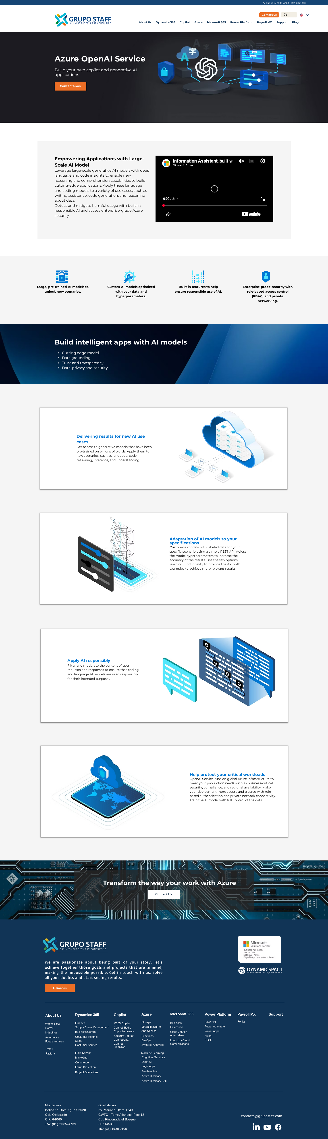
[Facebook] (278, 1127)
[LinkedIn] (256, 1127)
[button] (145, 22)
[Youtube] (267, 1127)
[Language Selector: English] (304, 15)
